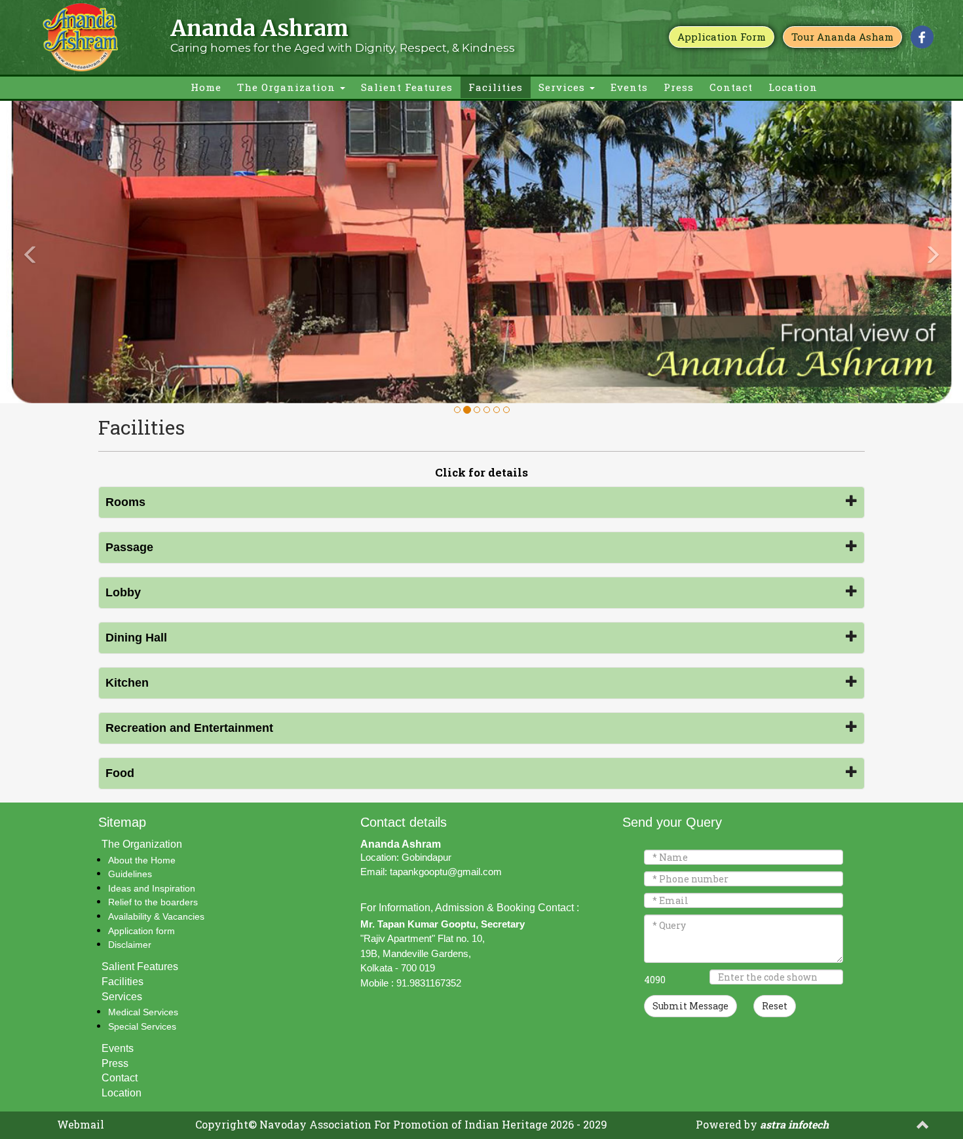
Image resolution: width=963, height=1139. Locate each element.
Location (793, 87)
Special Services (142, 1026)
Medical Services (143, 1012)
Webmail (80, 1124)
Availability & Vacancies (156, 916)
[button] (72, 251)
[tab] (481, 502)
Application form (141, 931)
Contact (731, 87)
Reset (774, 1006)
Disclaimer (129, 944)
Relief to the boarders (153, 902)
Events (629, 87)
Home (206, 87)
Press (679, 87)
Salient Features (407, 87)
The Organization (288, 87)
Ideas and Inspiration (151, 888)
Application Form (721, 36)
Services (563, 87)
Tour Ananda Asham (842, 36)
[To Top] (923, 1127)
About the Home (142, 860)
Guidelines (130, 874)
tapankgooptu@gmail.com (446, 871)
